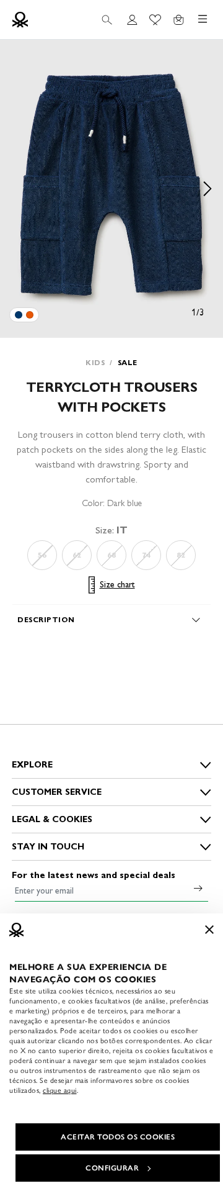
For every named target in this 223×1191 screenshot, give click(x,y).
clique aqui (60, 1090)
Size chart (117, 584)
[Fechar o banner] (209, 929)
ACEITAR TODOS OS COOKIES (118, 1137)
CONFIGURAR (112, 1168)
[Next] (207, 189)
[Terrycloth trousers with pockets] (18, 315)
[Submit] (198, 888)
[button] (111, 189)
